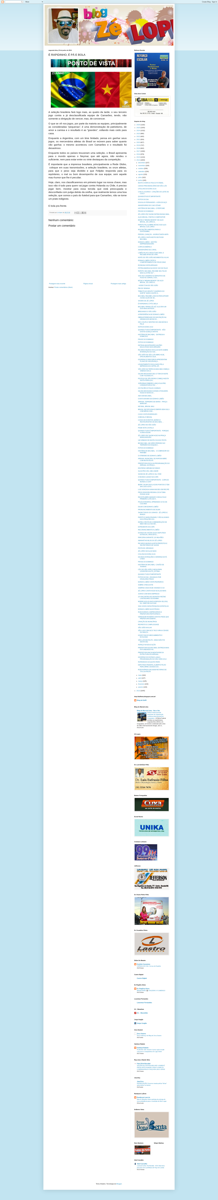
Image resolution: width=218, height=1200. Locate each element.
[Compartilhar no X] (80, 212)
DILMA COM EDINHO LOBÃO (148, 507)
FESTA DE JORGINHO (145, 548)
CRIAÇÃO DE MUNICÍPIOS (147, 622)
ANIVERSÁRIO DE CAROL (147, 250)
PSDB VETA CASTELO (146, 428)
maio (140, 675)
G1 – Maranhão (142, 1013)
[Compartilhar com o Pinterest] (85, 212)
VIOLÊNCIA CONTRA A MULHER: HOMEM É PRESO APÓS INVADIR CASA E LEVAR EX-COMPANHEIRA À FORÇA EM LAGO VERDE (151, 1067)
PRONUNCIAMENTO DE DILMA (149, 510)
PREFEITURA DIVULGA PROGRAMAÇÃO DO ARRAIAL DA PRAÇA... (154, 464)
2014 (138, 160)
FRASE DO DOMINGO (145, 211)
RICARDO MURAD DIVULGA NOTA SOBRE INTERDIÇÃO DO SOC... (153, 351)
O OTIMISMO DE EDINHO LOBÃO (149, 456)
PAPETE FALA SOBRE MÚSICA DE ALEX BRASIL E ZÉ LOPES (152, 225)
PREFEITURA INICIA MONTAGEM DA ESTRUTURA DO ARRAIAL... (151, 653)
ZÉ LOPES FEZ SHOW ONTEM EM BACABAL (153, 214)
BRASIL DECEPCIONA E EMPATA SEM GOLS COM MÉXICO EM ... (153, 410)
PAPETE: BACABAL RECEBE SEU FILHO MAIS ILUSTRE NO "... (152, 272)
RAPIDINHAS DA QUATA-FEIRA (149, 662)
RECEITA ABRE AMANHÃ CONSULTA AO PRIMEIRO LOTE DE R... (152, 498)
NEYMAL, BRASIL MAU (146, 406)
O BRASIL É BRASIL (145, 417)
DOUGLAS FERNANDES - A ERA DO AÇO (152, 202)
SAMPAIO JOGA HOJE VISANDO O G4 (151, 588)
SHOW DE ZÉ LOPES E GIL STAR (149, 474)
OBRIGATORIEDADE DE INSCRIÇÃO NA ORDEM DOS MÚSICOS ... (152, 318)
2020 (138, 142)
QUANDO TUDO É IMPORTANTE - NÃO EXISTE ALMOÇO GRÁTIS (151, 330)
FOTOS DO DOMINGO (145, 342)
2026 (138, 125)
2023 (138, 133)
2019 (138, 145)
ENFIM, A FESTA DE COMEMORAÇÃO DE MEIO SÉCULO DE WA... (152, 523)
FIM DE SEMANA (144, 288)
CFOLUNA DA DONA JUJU (147, 189)
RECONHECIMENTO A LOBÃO (148, 530)
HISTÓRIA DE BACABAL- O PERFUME (151, 208)
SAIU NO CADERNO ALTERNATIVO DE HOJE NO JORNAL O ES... (151, 277)
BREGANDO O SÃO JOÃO (147, 311)
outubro (141, 168)
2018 (138, 148)
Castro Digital (142, 978)
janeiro (140, 687)
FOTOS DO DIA (143, 199)
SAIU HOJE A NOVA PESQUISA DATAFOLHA (153, 606)
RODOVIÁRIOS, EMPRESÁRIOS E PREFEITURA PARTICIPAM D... (150, 613)
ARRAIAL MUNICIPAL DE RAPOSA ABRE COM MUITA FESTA (152, 459)
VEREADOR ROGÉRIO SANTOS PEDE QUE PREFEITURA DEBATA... (153, 618)
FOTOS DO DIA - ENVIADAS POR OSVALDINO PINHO (149, 578)
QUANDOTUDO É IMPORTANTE (149, 196)
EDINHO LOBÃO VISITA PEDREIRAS (151, 582)
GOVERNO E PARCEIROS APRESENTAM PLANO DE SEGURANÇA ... (152, 360)
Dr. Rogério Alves (143, 989)
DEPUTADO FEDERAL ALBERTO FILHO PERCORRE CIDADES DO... (152, 666)
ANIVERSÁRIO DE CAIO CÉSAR (149, 205)
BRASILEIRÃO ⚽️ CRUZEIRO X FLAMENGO (151, 990)
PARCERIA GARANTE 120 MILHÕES (151, 537)
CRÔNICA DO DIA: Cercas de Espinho (149, 966)
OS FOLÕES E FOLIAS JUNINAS (149, 388)
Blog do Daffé (142, 700)
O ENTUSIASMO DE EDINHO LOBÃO (151, 399)
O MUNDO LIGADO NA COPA (148, 477)
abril (140, 678)
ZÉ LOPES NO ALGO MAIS (147, 551)
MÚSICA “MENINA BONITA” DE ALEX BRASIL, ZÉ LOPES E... (151, 221)
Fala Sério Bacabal (143, 1064)
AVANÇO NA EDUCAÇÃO (147, 645)
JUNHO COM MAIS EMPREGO (148, 594)
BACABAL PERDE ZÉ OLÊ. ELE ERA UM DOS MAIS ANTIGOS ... (152, 307)
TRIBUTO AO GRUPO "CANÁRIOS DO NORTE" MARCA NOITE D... (151, 292)
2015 (138, 157)
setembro (141, 171)
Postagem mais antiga (118, 284)
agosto (140, 174)
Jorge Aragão (142, 1023)
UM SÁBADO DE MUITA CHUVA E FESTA (152, 440)
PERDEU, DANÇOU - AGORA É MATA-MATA (153, 234)
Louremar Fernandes (144, 1003)
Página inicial (88, 284)
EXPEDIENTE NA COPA (146, 527)
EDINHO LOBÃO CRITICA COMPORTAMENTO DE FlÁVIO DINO (152, 261)
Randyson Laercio (143, 1097)
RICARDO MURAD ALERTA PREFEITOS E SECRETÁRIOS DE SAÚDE (152, 544)
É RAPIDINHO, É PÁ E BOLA (148, 304)
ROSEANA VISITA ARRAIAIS (147, 265)
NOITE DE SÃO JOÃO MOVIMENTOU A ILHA (153, 257)
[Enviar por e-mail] (75, 212)
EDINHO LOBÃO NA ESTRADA (148, 609)
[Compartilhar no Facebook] (82, 212)
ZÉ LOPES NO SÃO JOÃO (147, 425)
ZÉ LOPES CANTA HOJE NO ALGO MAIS (152, 591)
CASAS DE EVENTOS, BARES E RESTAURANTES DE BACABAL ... (151, 421)
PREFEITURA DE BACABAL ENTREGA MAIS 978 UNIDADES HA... (153, 648)
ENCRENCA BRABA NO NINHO (149, 468)
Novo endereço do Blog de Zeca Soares (149, 1035)
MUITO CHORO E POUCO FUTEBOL (151, 183)
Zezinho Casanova (143, 964)
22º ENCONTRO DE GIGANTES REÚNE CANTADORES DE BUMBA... (152, 597)
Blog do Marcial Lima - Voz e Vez (148, 711)
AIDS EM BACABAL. (145, 396)
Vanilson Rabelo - (143, 1048)
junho (140, 180)
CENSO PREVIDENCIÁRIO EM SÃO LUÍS (152, 186)
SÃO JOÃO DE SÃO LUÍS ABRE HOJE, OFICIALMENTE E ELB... (151, 355)
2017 (138, 151)
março (140, 681)
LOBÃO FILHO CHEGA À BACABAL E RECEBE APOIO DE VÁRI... (151, 253)
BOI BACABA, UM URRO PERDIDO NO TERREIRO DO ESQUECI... (151, 444)
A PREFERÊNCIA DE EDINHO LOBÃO (151, 314)
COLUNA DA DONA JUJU (147, 554)
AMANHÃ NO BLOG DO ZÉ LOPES (150, 540)
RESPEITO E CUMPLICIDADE (148, 624)
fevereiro (141, 684)
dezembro (142, 163)
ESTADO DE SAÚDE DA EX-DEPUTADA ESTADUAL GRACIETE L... (152, 533)
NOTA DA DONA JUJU (145, 327)
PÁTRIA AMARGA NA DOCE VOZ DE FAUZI (153, 268)
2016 (138, 154)
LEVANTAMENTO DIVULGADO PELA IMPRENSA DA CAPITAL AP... (151, 365)
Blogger (119, 1184)
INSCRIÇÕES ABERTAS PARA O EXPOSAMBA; (149, 230)
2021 (138, 139)
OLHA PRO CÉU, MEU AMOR (148, 471)
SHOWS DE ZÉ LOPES (146, 301)
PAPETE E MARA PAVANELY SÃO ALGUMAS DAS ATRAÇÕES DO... (153, 518)
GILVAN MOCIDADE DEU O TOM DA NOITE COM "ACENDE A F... (153, 374)
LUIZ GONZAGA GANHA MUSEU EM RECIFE (153, 489)
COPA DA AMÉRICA (145, 247)
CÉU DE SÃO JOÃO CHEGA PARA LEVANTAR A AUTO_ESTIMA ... (150, 570)
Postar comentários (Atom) (63, 287)
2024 (138, 130)
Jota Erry (140, 1081)
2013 (138, 691)
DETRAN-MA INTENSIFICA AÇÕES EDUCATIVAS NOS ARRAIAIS (150, 346)
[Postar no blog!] (78, 212)
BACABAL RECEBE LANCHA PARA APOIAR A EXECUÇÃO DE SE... (153, 297)
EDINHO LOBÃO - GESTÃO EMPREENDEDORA (147, 243)
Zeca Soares (141, 1034)
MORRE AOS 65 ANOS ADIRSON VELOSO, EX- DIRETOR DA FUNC (153, 602)
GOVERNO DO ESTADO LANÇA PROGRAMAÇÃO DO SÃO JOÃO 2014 (152, 658)
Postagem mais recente (57, 284)
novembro (142, 165)
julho (140, 177)
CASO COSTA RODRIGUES (147, 414)
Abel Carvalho (142, 1164)
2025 (138, 128)
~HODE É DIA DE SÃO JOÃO (148, 285)
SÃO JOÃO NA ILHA (145, 627)
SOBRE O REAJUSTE (145, 585)
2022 (138, 136)
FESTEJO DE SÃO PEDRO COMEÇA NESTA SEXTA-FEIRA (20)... (153, 379)
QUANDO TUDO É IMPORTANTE (149, 574)
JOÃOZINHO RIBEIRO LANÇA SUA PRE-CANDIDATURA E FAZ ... (152, 384)
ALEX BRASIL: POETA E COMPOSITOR (151, 217)
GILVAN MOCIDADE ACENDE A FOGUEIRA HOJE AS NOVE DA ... (153, 392)
